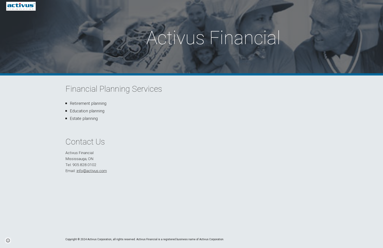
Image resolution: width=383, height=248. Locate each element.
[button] (8, 240)
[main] (213, 37)
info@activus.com (91, 171)
